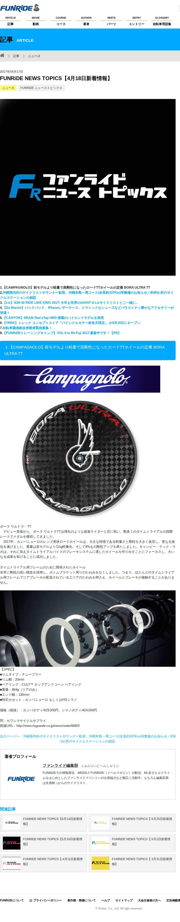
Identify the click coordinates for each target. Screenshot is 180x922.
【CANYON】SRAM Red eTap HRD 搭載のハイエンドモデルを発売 (53, 318)
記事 (10, 21)
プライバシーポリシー (47, 900)
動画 (36, 21)
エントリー (136, 21)
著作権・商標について (81, 900)
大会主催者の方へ (149, 900)
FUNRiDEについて (12, 900)
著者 (86, 21)
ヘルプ (105, 900)
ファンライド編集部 (60, 765)
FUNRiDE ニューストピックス (41, 88)
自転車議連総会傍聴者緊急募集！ (28, 328)
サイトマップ (124, 900)
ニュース (8, 88)
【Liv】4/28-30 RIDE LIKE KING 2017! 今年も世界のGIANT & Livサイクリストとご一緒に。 (71, 302)
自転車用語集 (162, 21)
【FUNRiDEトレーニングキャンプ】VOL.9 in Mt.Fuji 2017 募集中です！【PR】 (62, 333)
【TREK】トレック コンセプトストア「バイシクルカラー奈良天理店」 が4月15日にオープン (71, 323)
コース (61, 21)
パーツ (111, 21)
